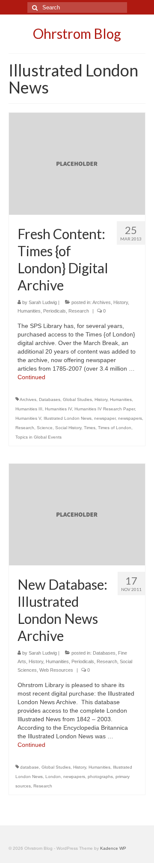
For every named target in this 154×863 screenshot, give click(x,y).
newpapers (74, 776)
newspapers (130, 418)
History (120, 302)
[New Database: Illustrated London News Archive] (77, 513)
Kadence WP (113, 848)
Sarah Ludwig (43, 302)
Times (89, 427)
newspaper (105, 418)
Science (45, 427)
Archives (101, 302)
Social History (68, 427)
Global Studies (77, 399)
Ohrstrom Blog (77, 33)
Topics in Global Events (38, 437)
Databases (49, 399)
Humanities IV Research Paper (104, 409)
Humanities (29, 310)
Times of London (114, 427)
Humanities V (28, 418)
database (29, 767)
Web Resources (56, 670)
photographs (100, 776)
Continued (31, 377)
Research (78, 310)
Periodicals (54, 310)
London (53, 776)
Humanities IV (58, 409)
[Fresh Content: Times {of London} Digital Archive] (77, 163)
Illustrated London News (68, 418)
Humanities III (28, 409)
